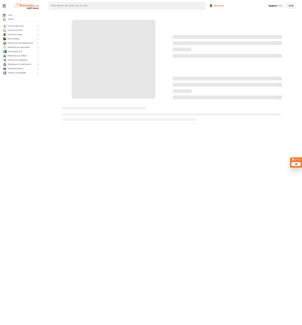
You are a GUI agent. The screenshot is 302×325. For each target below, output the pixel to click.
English (273, 5)
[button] (215, 6)
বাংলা (280, 5)
